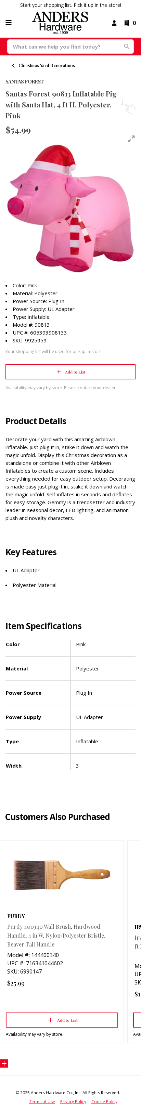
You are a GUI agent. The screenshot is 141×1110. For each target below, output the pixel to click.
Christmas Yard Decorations (46, 65)
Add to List (75, 372)
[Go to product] (62, 875)
